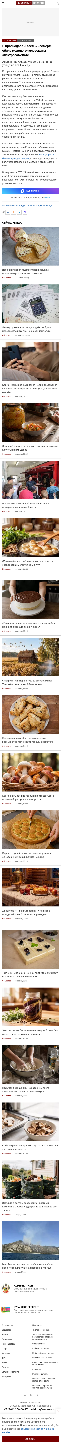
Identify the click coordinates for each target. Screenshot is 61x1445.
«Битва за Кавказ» (41, 1330)
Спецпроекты (38, 1344)
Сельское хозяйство (11, 1372)
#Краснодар (46, 206)
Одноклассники (31, 1395)
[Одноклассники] (13, 212)
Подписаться (33, 191)
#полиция (33, 206)
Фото (4, 1358)
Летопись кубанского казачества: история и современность (42, 1336)
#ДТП (23, 206)
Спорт (4, 1348)
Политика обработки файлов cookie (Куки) (42, 1386)
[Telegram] (19, 212)
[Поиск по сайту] (57, 3)
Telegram (37, 1395)
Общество (6, 1330)
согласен (30, 1439)
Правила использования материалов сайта (43, 1379)
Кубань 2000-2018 (40, 1348)
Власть (5, 1334)
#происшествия (11, 206)
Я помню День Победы (42, 1358)
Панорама (37, 1325)
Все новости (7, 1325)
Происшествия (10, 40)
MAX (47, 197)
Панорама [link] (6, 569)
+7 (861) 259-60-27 (16, 1409)
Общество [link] (6, 278)
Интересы (6, 1376)
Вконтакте (25, 1395)
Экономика (7, 1339)
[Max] (25, 212)
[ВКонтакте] (7, 212)
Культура (6, 1353)
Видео (4, 1362)
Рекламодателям (40, 1374)
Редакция (36, 1369)
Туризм (5, 1367)
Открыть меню (3, 3)
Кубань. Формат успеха (43, 1353)
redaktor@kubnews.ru (43, 1409)
